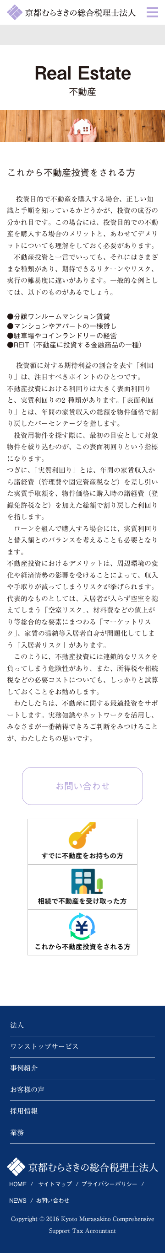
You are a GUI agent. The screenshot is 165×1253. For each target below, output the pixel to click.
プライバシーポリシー (109, 1184)
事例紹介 (24, 1068)
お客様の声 (27, 1089)
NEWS (17, 1201)
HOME (17, 1184)
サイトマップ (55, 1184)
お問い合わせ (82, 785)
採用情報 (24, 1111)
